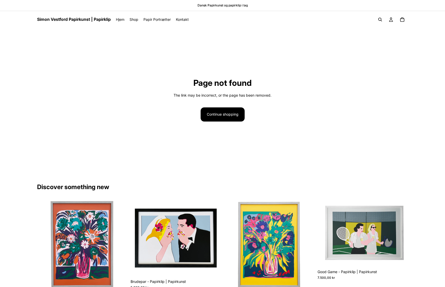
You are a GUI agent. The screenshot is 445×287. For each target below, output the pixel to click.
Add (217, 268)
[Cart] (402, 19)
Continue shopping (222, 114)
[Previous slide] (45, 244)
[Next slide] (119, 244)
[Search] (380, 19)
